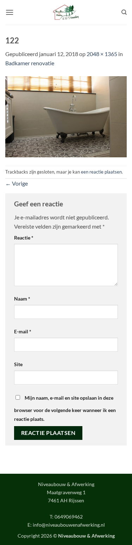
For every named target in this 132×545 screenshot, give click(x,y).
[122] (66, 116)
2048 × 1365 (102, 53)
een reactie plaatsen (101, 172)
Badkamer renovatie (29, 63)
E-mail (22, 331)
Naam (22, 299)
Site (18, 364)
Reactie (23, 238)
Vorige (16, 183)
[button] (9, 12)
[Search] (124, 12)
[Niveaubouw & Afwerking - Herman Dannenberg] (66, 12)
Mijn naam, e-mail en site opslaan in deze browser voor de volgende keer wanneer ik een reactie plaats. (65, 408)
